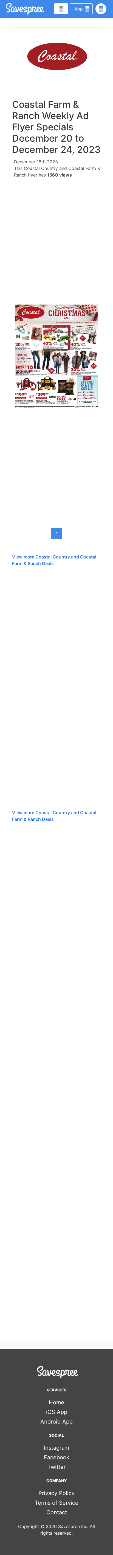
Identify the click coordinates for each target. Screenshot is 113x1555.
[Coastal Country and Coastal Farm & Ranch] (56, 56)
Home (56, 1402)
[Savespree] (6, 9)
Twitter (56, 1467)
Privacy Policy (56, 1493)
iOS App (56, 1412)
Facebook (56, 1457)
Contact (56, 1512)
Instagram (56, 1447)
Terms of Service (56, 1502)
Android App (56, 1421)
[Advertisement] (56, 238)
